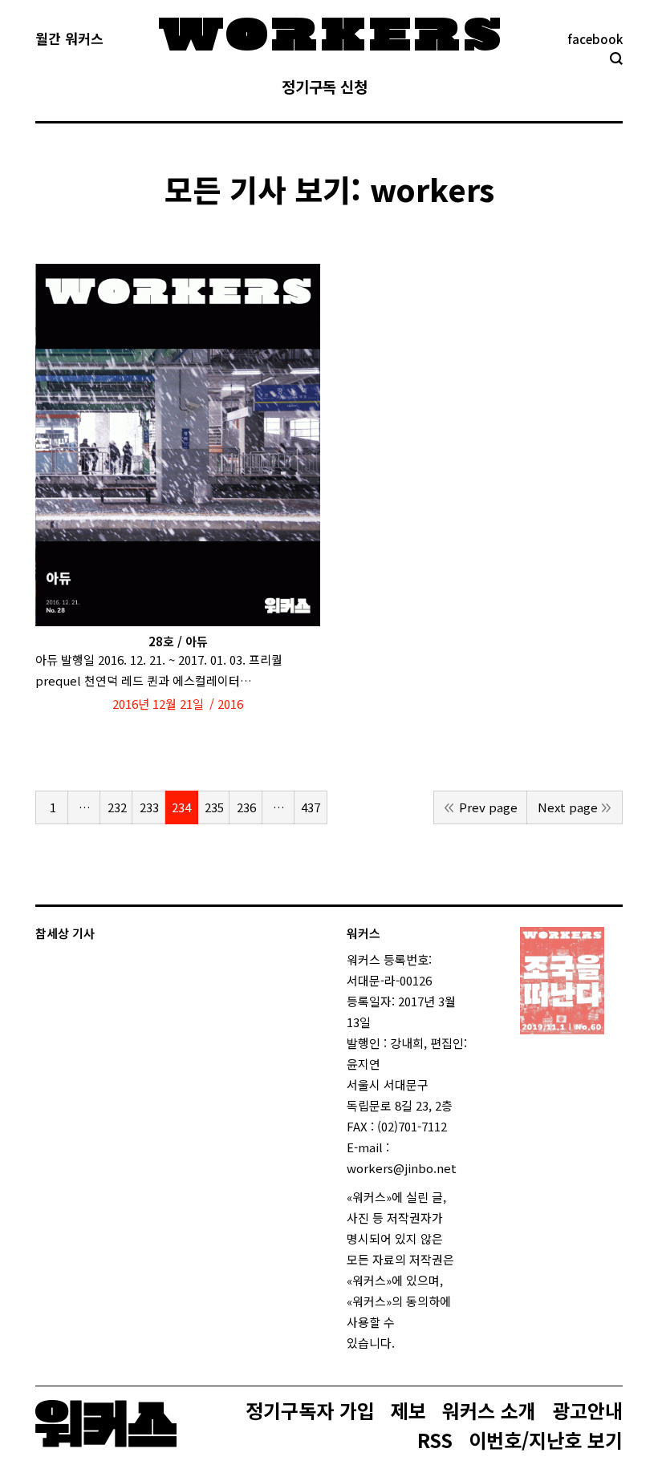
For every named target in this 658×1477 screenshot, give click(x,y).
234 (181, 807)
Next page (568, 807)
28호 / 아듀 (178, 641)
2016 (230, 703)
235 (214, 807)
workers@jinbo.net (402, 1167)
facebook (595, 38)
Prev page (488, 807)
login (409, 1342)
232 (117, 807)
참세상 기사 (65, 933)
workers (432, 189)
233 (149, 807)
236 (246, 807)
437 (310, 807)
